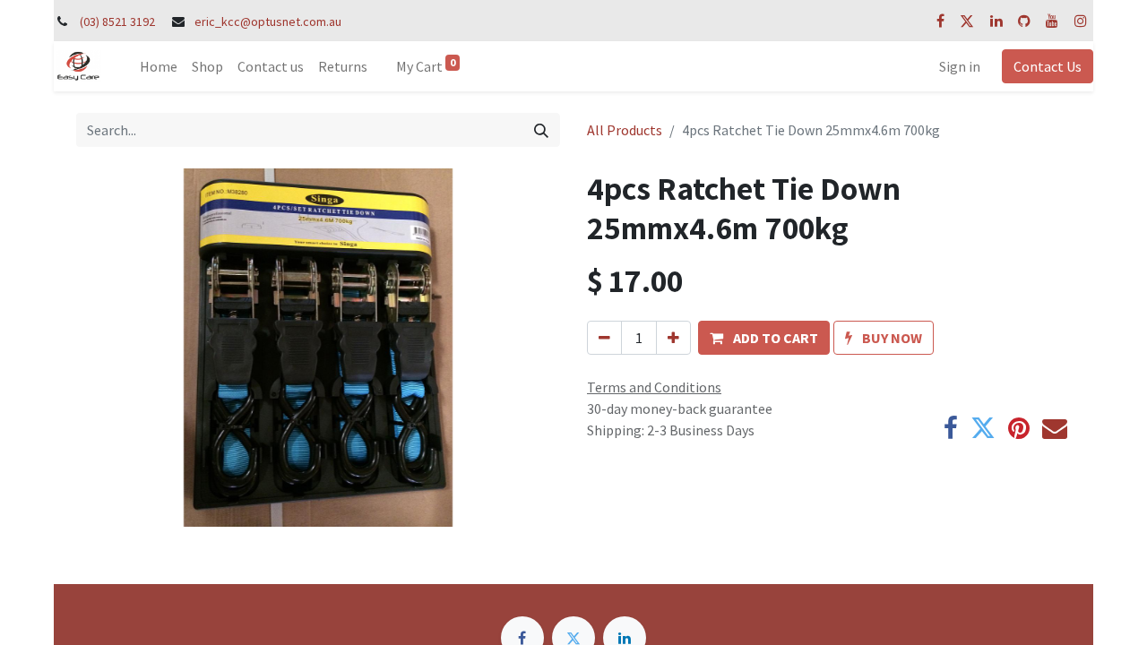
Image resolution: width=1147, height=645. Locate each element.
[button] (764, 338)
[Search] (541, 130)
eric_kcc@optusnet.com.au (267, 21)
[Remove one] (604, 338)
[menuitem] (159, 66)
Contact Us (1047, 66)
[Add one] (673, 338)
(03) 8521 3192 (117, 21)
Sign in (959, 66)
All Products (624, 130)
